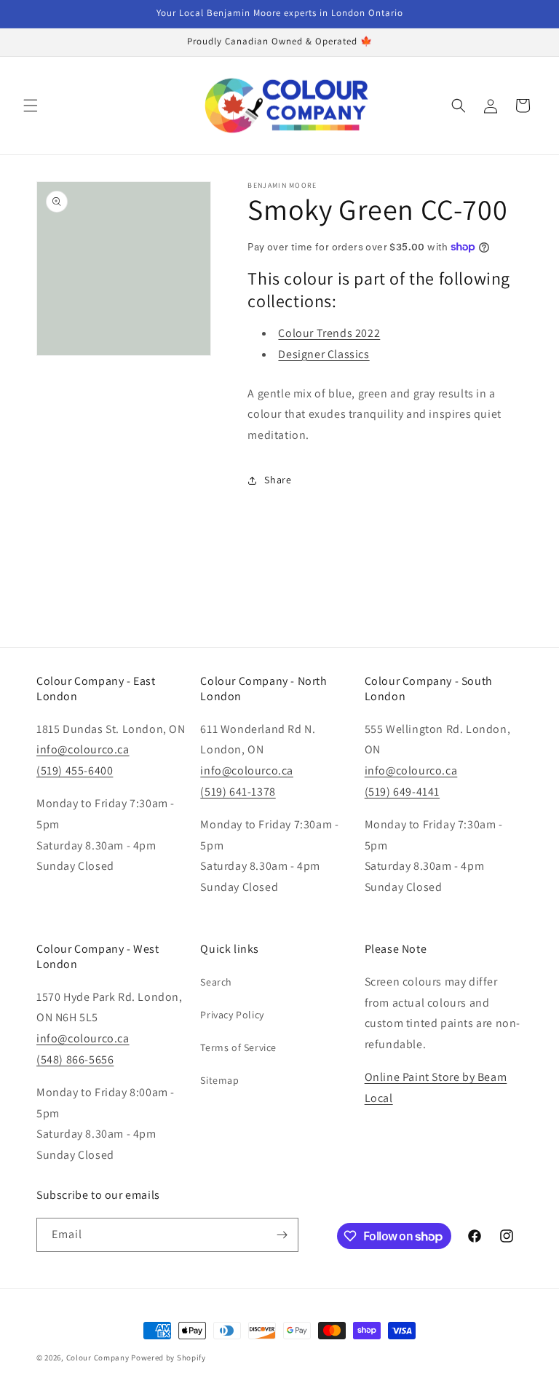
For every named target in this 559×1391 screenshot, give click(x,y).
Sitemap (219, 1080)
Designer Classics (323, 354)
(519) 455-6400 (74, 770)
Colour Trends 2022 (329, 333)
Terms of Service (238, 1047)
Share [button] (277, 479)
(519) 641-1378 (237, 791)
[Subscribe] (282, 1235)
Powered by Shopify (168, 1357)
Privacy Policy (231, 1014)
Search (216, 981)
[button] (31, 106)
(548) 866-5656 (75, 1059)
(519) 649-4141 (402, 791)
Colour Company (99, 1357)
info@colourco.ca (83, 749)
